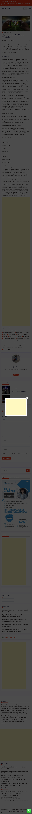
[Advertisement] (16, 407)
